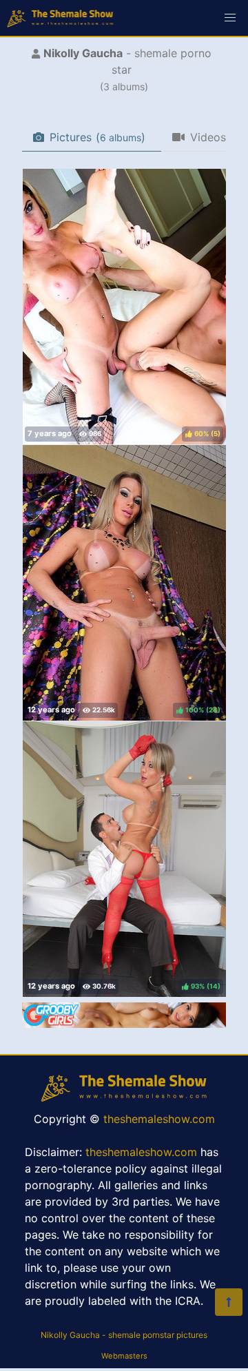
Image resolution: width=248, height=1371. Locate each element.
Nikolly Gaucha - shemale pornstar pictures (124, 1335)
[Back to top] (228, 1302)
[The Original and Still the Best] (124, 1024)
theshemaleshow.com (159, 1119)
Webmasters (124, 1356)
